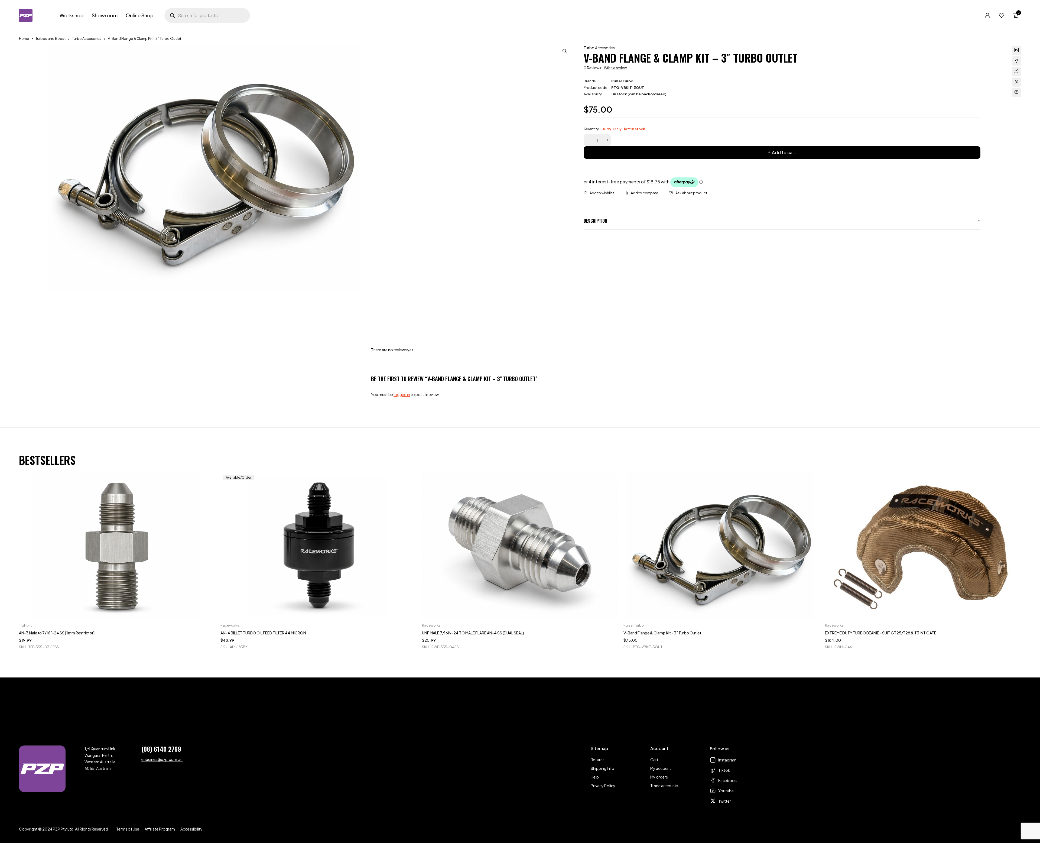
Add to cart (784, 152)
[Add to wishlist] (599, 193)
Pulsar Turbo (622, 81)
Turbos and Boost (50, 38)
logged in (402, 394)
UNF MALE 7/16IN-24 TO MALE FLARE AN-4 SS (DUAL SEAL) (473, 632)
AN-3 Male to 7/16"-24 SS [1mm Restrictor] (57, 632)
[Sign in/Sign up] (987, 15)
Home (24, 38)
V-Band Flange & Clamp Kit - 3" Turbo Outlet (662, 632)
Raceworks (229, 625)
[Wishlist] (1001, 15)
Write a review (615, 68)
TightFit (25, 625)
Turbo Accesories (86, 38)
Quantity (614, 129)
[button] (564, 51)
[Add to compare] (641, 193)
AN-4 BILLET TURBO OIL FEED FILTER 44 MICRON (263, 632)
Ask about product (691, 193)
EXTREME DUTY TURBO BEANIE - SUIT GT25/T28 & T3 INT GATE (880, 632)
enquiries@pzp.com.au (162, 759)
